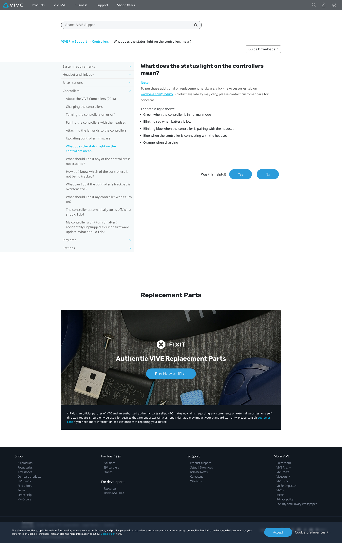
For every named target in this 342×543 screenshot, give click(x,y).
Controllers (100, 41)
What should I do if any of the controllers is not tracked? (98, 161)
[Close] (314, 5)
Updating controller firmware (88, 138)
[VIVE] (13, 5)
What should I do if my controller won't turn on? (99, 199)
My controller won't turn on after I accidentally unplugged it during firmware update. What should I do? (97, 227)
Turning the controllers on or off (90, 114)
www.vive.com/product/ (157, 94)
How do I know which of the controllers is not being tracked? (97, 173)
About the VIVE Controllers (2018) (91, 98)
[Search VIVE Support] (194, 25)
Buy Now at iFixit (171, 373)
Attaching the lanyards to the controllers (96, 130)
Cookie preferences (310, 532)
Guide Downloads (262, 49)
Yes (240, 174)
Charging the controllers (84, 106)
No (268, 174)
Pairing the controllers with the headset (95, 122)
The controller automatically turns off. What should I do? (98, 212)
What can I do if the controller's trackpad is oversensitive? (98, 186)
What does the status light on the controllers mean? (91, 148)
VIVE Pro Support (74, 41)
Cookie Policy (108, 533)
